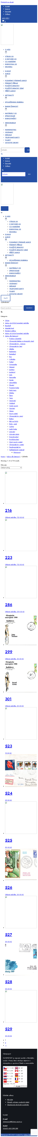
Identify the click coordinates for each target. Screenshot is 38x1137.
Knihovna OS (11, 64)
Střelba (11, 393)
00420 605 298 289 (10, 1128)
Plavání (11, 385)
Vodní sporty (13, 406)
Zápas (11, 411)
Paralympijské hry (15, 447)
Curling (11, 426)
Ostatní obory (11, 142)
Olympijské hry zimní (16, 416)
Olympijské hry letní (15, 346)
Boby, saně (13, 424)
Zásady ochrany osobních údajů (18, 1102)
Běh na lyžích (13, 421)
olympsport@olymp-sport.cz (12, 1122)
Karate (11, 380)
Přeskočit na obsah (7, 2)
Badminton (12, 351)
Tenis (11, 398)
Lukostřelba (13, 382)
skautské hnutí (9, 328)
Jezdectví (12, 372)
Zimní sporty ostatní (15, 442)
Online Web (28, 1135)
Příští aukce (10, 91)
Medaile (8, 135)
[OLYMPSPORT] (7, 44)
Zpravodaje (10, 116)
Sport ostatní (13, 413)
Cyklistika (12, 359)
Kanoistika (12, 377)
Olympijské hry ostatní (16, 444)
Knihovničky (10, 118)
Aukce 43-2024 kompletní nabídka (17, 333)
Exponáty (8, 11)
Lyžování (12, 432)
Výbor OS (9, 56)
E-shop (8, 71)
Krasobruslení (13, 437)
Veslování (12, 401)
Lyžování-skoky (14, 434)
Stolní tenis (12, 390)
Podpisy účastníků (15, 338)
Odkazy (7, 14)
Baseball (8, 326)
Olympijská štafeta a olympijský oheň (21, 341)
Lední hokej (13, 429)
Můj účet (5, 18)
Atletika (11, 349)
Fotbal (11, 362)
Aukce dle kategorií (11, 336)
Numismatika (10, 130)
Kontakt (7, 6)
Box (10, 357)
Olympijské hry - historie (17, 344)
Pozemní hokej (14, 388)
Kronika (8, 67)
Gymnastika (13, 364)
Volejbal (12, 403)
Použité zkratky (12, 86)
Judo (10, 375)
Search (29, 308)
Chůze (7, 320)
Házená (11, 367)
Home (3, 456)
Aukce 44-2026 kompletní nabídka (17, 323)
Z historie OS (10, 59)
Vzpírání (12, 408)
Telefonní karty (12, 137)
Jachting (11, 369)
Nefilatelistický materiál (16, 450)
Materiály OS (11, 113)
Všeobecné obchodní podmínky (18, 1105)
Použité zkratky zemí (14, 88)
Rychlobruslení (14, 439)
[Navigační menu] (1, 212)
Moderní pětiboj (10, 331)
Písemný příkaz (11, 83)
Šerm (11, 395)
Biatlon (11, 419)
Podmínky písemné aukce (16, 80)
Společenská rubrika (14, 102)
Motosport (17, 452)
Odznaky (9, 132)
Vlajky (8, 140)
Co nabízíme (10, 61)
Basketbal (12, 354)
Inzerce (7, 9)
